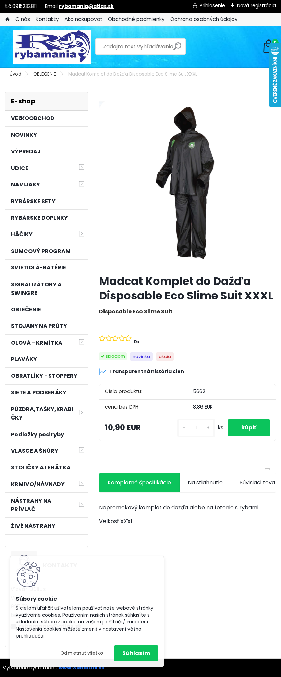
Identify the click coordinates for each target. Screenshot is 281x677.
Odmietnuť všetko (81, 653)
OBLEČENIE (44, 74)
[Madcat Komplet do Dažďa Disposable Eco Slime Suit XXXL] (187, 180)
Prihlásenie (212, 5)
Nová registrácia (256, 5)
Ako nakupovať (83, 19)
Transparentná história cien (146, 371)
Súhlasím (136, 653)
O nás (22, 19)
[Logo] (52, 47)
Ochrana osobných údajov (204, 19)
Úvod (15, 74)
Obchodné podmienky (136, 19)
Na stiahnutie (205, 482)
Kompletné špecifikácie (139, 482)
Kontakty (47, 19)
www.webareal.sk (82, 667)
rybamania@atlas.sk (86, 6)
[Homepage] (7, 19)
